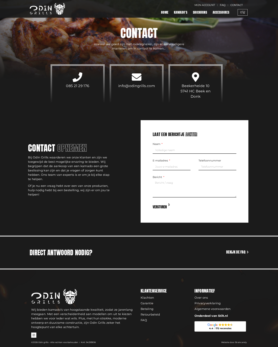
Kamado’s (180, 12)
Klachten (147, 297)
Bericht (158, 177)
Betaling (147, 309)
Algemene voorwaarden (213, 309)
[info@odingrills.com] (136, 77)
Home (164, 12)
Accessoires (221, 12)
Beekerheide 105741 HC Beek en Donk (196, 91)
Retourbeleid (150, 314)
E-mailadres (161, 160)
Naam (157, 144)
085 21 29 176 (77, 86)
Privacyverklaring (208, 303)
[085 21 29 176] (77, 77)
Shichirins (200, 12)
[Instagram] (33, 335)
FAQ (144, 320)
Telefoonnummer (210, 160)
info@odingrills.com (136, 86)
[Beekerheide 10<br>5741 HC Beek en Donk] (195, 77)
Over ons (201, 297)
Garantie (147, 303)
